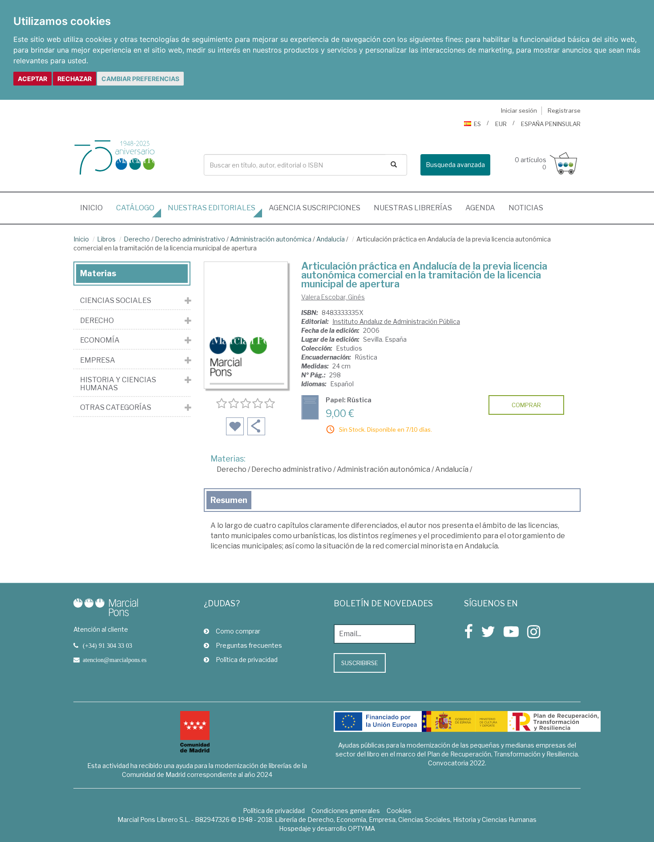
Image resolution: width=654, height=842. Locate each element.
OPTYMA (361, 828)
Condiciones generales (345, 810)
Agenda (480, 208)
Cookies (399, 810)
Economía (100, 340)
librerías (413, 208)
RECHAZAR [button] (74, 78)
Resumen (228, 500)
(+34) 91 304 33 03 (107, 645)
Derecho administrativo (190, 239)
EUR (501, 123)
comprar (526, 405)
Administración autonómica (270, 239)
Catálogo (135, 208)
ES (477, 123)
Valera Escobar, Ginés (333, 297)
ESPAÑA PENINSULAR (551, 123)
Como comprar (238, 631)
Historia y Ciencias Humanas (118, 384)
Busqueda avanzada (455, 164)
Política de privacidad (247, 659)
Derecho (137, 239)
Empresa (97, 360)
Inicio (94, 207)
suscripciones (314, 208)
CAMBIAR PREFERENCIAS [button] (140, 78)
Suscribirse (359, 662)
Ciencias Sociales (115, 301)
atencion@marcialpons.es (114, 660)
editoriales (211, 208)
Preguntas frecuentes (249, 645)
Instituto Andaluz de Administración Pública (396, 321)
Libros (106, 239)
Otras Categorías (115, 408)
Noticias (526, 208)
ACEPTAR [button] (32, 78)
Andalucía (330, 239)
